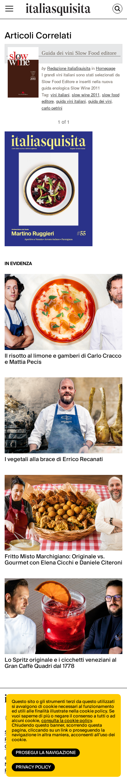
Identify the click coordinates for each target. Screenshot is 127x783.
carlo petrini (52, 108)
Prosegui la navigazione (46, 753)
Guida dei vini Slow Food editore (79, 53)
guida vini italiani (71, 101)
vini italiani (60, 95)
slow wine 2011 (86, 95)
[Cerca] (117, 9)
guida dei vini (100, 101)
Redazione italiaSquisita (68, 68)
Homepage (105, 68)
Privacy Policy (33, 767)
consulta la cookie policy (66, 721)
